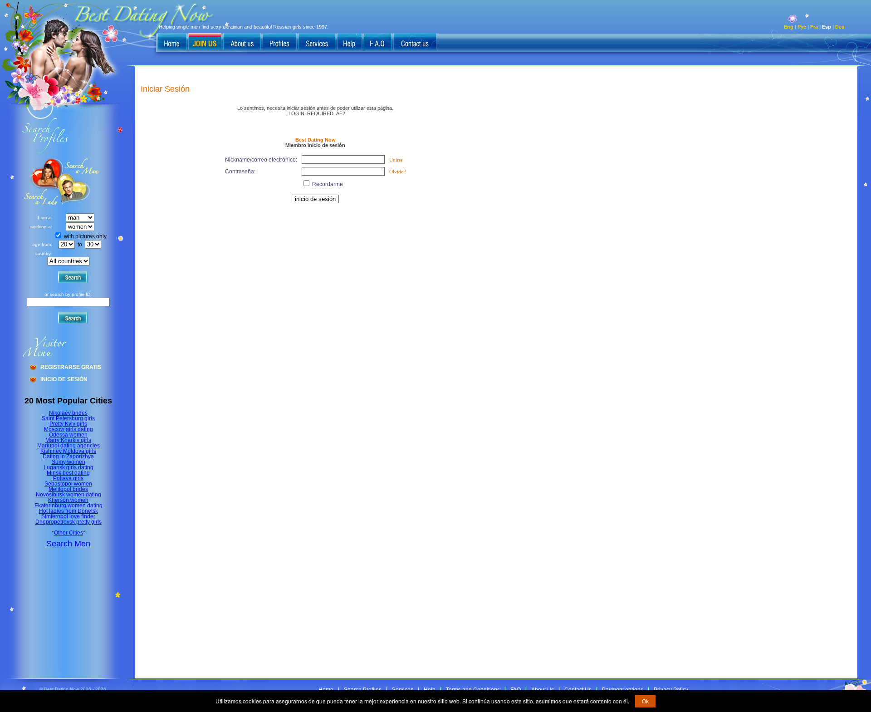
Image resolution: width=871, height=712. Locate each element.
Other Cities (68, 533)
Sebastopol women (68, 484)
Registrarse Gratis (70, 367)
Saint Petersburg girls (68, 418)
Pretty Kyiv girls (68, 424)
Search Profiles (363, 690)
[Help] (349, 42)
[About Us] (242, 42)
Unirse (396, 159)
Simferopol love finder (68, 516)
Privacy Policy (671, 690)
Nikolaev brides (68, 413)
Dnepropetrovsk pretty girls (68, 522)
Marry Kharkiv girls (68, 440)
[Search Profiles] (280, 42)
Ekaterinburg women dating (68, 505)
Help (430, 690)
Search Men (68, 543)
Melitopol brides (68, 489)
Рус (802, 26)
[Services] (316, 42)
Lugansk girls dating (68, 467)
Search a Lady (79, 181)
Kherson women (68, 500)
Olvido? (397, 171)
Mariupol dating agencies (68, 445)
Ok (645, 701)
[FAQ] (377, 42)
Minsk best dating (68, 473)
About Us (542, 690)
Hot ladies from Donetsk (68, 511)
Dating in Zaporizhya (68, 456)
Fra (814, 26)
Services (402, 690)
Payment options (622, 690)
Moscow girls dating (68, 429)
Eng (788, 26)
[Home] (171, 42)
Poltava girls (68, 478)
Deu (840, 26)
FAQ (515, 690)
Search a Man (41, 181)
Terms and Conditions (473, 690)
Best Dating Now (315, 139)
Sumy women (68, 462)
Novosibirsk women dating (68, 494)
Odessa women (68, 435)
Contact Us (578, 690)
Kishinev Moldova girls (68, 451)
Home (325, 690)
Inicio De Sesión (64, 379)
